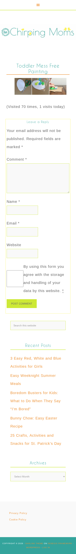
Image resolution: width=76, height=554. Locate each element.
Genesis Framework (60, 543)
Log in (46, 547)
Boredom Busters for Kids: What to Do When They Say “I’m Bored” (35, 401)
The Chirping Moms (38, 32)
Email (13, 223)
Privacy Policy (18, 513)
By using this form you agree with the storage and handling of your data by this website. (43, 279)
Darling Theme (34, 543)
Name (13, 202)
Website (14, 245)
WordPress (33, 547)
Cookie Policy (17, 519)
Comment (17, 159)
